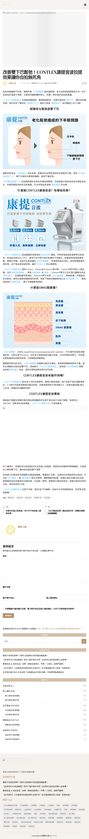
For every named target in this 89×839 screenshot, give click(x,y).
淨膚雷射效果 (17, 814)
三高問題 (33, 805)
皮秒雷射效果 (53, 814)
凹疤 (58, 805)
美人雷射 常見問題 (12, 695)
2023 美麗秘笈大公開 (10, 805)
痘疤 (35, 814)
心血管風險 (37, 809)
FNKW (54, 835)
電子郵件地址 (9, 597)
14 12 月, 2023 (24, 83)
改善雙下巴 (37, 497)
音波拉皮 (31, 826)
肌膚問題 (60, 818)
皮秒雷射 (43, 814)
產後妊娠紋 (27, 814)
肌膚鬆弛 (68, 818)
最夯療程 (73, 809)
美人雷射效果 (21, 818)
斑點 (65, 809)
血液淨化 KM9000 (10, 730)
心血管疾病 (27, 809)
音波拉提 (20, 497)
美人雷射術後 (32, 818)
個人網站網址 (51, 597)
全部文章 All (8, 685)
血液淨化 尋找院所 (12, 739)
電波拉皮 (68, 822)
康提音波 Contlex (37, 83)
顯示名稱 (7, 586)
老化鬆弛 (47, 497)
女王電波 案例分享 (12, 714)
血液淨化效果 (38, 822)
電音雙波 (7, 826)
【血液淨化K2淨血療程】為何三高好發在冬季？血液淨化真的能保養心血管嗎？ (35, 659)
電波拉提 (60, 822)
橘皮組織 (82, 809)
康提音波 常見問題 (50, 83)
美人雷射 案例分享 (12, 700)
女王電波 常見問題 (12, 710)
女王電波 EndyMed (11, 705)
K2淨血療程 (24, 805)
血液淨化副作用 (26, 822)
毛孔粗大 (7, 814)
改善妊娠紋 (47, 809)
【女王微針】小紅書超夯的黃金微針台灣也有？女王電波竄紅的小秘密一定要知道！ (37, 668)
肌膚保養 (51, 818)
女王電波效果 (8, 809)
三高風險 (51, 805)
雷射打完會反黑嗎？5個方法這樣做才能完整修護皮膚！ (25, 655)
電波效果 (77, 822)
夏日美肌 (65, 805)
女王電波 (74, 805)
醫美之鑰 (13, 83)
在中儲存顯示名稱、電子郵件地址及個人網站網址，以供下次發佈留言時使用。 (40, 608)
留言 (5, 556)
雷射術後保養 (50, 822)
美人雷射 (72, 814)
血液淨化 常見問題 (12, 735)
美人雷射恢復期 (9, 818)
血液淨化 (15, 822)
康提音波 (11, 497)
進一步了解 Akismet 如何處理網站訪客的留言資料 (59, 628)
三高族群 (42, 805)
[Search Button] (84, 641)
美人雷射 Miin (9, 691)
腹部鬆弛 (77, 818)
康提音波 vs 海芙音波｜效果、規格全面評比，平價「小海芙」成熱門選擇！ (34, 663)
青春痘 (15, 826)
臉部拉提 (28, 497)
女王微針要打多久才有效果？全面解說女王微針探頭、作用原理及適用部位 (33, 672)
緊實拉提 (63, 814)
